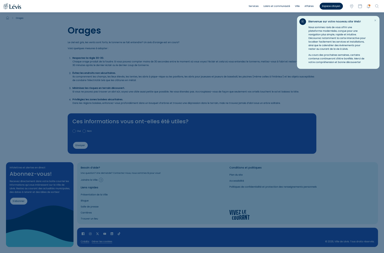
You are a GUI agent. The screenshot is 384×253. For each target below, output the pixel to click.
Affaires (309, 6)
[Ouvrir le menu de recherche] (376, 6)
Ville (297, 6)
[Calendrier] (360, 6)
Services (254, 6)
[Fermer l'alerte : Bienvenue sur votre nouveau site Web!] (375, 20)
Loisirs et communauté (276, 6)
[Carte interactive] (351, 6)
